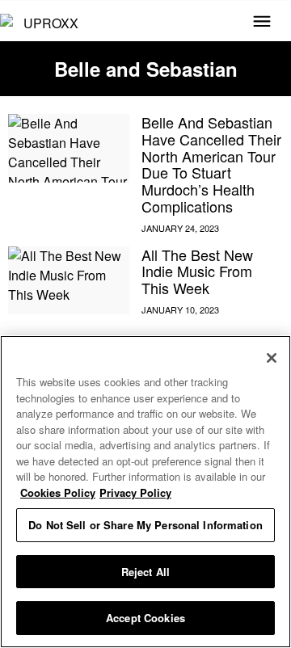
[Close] (271, 358)
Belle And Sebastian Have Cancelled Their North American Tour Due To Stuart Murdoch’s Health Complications (211, 164)
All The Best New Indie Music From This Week (197, 271)
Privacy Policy (135, 492)
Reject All (145, 571)
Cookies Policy (57, 492)
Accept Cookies (145, 617)
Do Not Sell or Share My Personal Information (145, 524)
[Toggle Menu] (262, 23)
